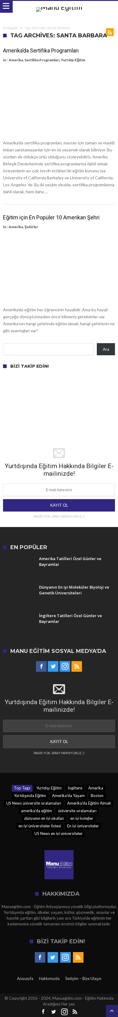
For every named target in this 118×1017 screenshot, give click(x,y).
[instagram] (65, 666)
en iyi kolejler (81, 818)
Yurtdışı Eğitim (73, 60)
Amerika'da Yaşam (68, 795)
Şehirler (31, 227)
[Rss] (76, 666)
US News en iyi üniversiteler (58, 833)
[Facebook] (41, 666)
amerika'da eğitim (36, 810)
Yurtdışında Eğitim (30, 795)
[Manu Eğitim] (59, 6)
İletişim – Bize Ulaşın (83, 978)
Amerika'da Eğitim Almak (89, 803)
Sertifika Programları (42, 60)
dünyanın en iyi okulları (44, 818)
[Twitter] (53, 666)
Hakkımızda (49, 978)
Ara (106, 349)
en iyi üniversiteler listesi (39, 825)
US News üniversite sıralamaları (33, 803)
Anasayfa (10, 28)
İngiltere (75, 788)
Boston (97, 795)
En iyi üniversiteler (83, 825)
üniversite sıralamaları (77, 810)
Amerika (16, 60)
